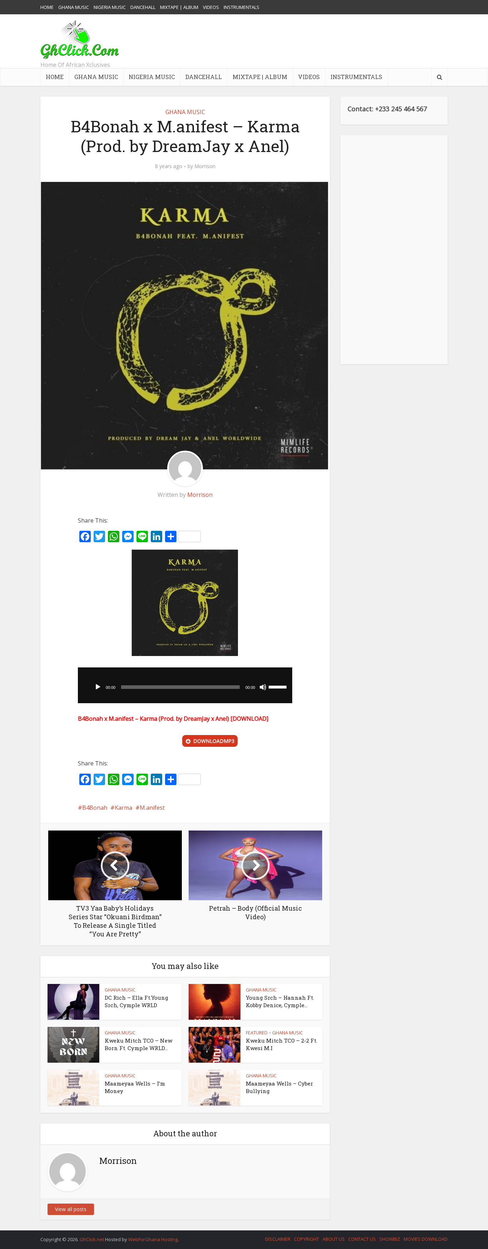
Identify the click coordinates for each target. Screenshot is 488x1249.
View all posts (70, 1209)
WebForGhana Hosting (153, 1239)
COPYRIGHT (306, 1239)
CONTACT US (362, 1239)
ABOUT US (334, 1239)
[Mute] (263, 687)
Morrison (204, 166)
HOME (47, 7)
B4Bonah (94, 808)
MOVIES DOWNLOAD (426, 1239)
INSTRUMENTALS (241, 7)
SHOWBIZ (389, 1239)
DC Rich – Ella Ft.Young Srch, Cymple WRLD (136, 1001)
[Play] (97, 687)
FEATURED (257, 1032)
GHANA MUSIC (73, 7)
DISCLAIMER (277, 1239)
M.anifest (152, 808)
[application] (185, 685)
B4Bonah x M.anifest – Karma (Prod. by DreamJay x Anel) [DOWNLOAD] (173, 719)
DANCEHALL (142, 7)
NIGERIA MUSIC (110, 7)
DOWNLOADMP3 (213, 741)
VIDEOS (211, 7)
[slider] (279, 686)
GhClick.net (92, 1239)
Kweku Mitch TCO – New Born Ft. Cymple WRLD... (138, 1044)
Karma (123, 808)
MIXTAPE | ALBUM (179, 7)
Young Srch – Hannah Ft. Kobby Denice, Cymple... (280, 1001)
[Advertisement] (318, 41)
